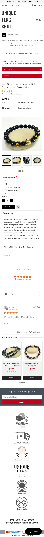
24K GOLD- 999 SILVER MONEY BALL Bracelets (11, 365)
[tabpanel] (7, 160)
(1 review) (5, 94)
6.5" (6, 184)
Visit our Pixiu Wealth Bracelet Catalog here (19, 247)
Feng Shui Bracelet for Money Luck (32, 365)
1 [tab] (22, 167)
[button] (22, 419)
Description (8, 213)
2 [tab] (22, 382)
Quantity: (4, 196)
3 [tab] (24, 382)
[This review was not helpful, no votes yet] (38, 332)
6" (5, 181)
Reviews (6, 255)
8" (5, 193)
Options (11, 378)
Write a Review (16, 94)
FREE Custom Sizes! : (9, 177)
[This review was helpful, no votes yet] (34, 332)
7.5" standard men (12, 190)
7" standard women (12, 187)
